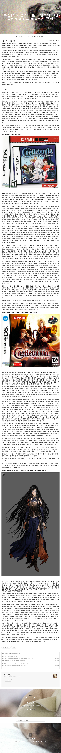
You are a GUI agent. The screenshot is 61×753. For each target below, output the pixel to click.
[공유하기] (7, 647)
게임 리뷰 (10, 653)
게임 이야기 (4, 653)
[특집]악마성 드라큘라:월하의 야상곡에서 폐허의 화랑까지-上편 (15, 663)
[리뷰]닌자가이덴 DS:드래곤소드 (8, 656)
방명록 (41, 36)
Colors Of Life (8, 675)
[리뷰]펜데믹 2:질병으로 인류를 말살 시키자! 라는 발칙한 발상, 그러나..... (16, 658)
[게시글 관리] (9, 647)
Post (34, 738)
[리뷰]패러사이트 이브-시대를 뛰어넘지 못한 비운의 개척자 (14, 665)
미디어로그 (27, 36)
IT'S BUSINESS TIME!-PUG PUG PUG (12, 677)
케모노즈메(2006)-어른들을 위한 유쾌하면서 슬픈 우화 (13, 660)
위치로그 (35, 36)
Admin (27, 738)
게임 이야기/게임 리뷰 (8, 41)
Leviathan (19, 741)
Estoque (43, 741)
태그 (20, 36)
